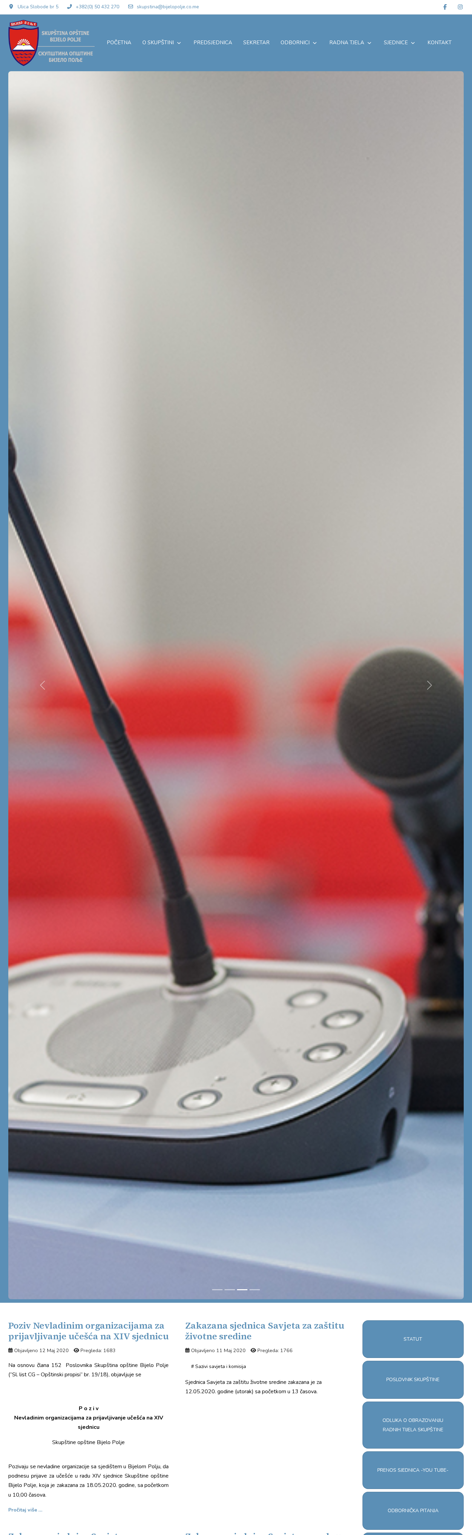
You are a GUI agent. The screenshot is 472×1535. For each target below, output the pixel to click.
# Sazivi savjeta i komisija (218, 1366)
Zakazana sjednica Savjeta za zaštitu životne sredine (264, 1330)
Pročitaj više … (25, 1510)
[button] (413, 1339)
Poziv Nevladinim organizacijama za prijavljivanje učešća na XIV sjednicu (88, 1330)
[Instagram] (460, 7)
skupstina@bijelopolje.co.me (168, 6)
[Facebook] (445, 7)
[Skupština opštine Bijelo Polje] (51, 43)
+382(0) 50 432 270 (97, 6)
